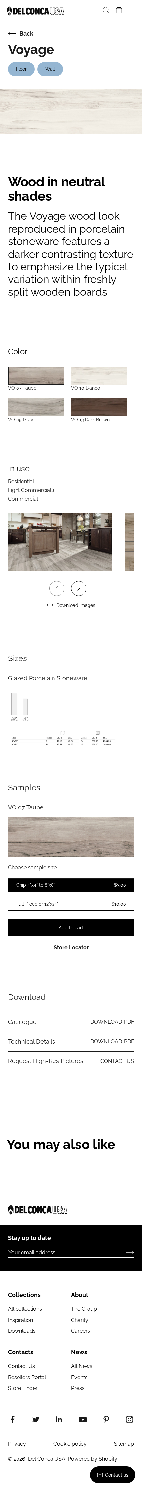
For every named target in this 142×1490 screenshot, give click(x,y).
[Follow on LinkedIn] (59, 1419)
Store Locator (71, 947)
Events (79, 1377)
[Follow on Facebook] (12, 1419)
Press (78, 1388)
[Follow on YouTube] (82, 1419)
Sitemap (124, 1444)
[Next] (78, 588)
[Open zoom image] (60, 542)
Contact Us (21, 1366)
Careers (80, 1331)
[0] (119, 11)
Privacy (17, 1444)
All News (81, 1366)
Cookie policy (70, 1444)
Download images (75, 605)
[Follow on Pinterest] (106, 1419)
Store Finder (23, 1388)
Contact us (116, 1475)
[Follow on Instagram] (129, 1419)
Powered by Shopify (92, 1459)
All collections (25, 1309)
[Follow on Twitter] (35, 1419)
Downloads (22, 1331)
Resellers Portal (27, 1377)
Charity (79, 1320)
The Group (84, 1309)
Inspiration (20, 1320)
